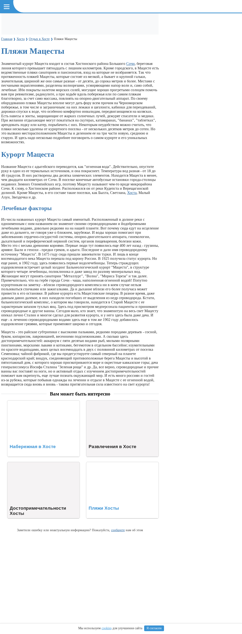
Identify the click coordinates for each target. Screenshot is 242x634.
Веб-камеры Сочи (21, 34)
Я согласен (154, 628)
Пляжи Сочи (85, 21)
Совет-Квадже (131, 51)
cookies (107, 628)
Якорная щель (56, 60)
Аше (190, 51)
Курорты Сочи (17, 42)
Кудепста (108, 51)
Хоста (33, 51)
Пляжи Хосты (97, 464)
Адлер (10, 51)
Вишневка (68, 51)
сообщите (118, 530)
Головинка (155, 51)
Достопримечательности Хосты (32, 464)
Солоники (88, 51)
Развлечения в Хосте (103, 402)
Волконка (175, 51)
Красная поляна (85, 60)
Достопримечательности (26, 21)
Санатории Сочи (113, 21)
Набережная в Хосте (23, 402)
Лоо (22, 51)
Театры (136, 21)
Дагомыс (49, 51)
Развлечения (61, 21)
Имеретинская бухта (24, 60)
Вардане (204, 51)
